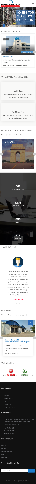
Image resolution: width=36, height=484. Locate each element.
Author (8, 345)
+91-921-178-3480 (9, 430)
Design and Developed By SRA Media (18, 481)
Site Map (3, 448)
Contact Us (4, 445)
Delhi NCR (9, 142)
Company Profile (8, 398)
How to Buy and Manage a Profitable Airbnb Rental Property (17, 341)
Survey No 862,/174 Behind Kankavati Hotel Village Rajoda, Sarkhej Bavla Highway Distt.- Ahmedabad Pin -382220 (16, 60)
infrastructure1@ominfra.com (12, 424)
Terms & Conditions (9, 407)
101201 (20, 345)
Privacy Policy (7, 404)
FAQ (5, 401)
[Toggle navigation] (33, 3)
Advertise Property (6, 451)
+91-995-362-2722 (9, 427)
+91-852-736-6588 (9, 428)
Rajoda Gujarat (9, 56)
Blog (2, 454)
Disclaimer (6, 395)
